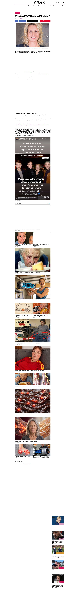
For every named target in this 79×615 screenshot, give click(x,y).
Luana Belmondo (28, 72)
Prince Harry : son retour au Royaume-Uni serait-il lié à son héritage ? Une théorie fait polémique (58, 557)
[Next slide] (47, 36)
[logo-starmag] (39, 2)
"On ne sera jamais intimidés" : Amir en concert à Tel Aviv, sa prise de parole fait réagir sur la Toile (57, 586)
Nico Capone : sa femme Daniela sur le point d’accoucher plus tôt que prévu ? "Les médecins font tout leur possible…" (58, 571)
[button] (61, 2)
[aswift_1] (39, 9)
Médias (45, 5)
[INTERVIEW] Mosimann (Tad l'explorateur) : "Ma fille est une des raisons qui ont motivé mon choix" (58, 542)
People (29, 5)
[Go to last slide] (18, 36)
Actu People (61, 567)
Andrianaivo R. (23, 18)
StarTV (49, 5)
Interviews (61, 523)
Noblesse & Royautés (60, 553)
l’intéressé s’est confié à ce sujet (43, 74)
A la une (25, 5)
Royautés (39, 5)
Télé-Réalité (35, 5)
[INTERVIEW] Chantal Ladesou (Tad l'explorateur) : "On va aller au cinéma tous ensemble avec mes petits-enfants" (58, 528)
